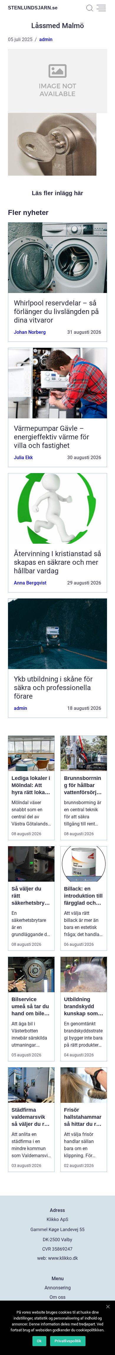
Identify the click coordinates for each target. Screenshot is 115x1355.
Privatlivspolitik (68, 1341)
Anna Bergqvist (30, 583)
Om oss (57, 1297)
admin (45, 39)
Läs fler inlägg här (57, 193)
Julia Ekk (23, 457)
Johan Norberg (30, 332)
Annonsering (58, 1288)
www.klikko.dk (63, 1258)
